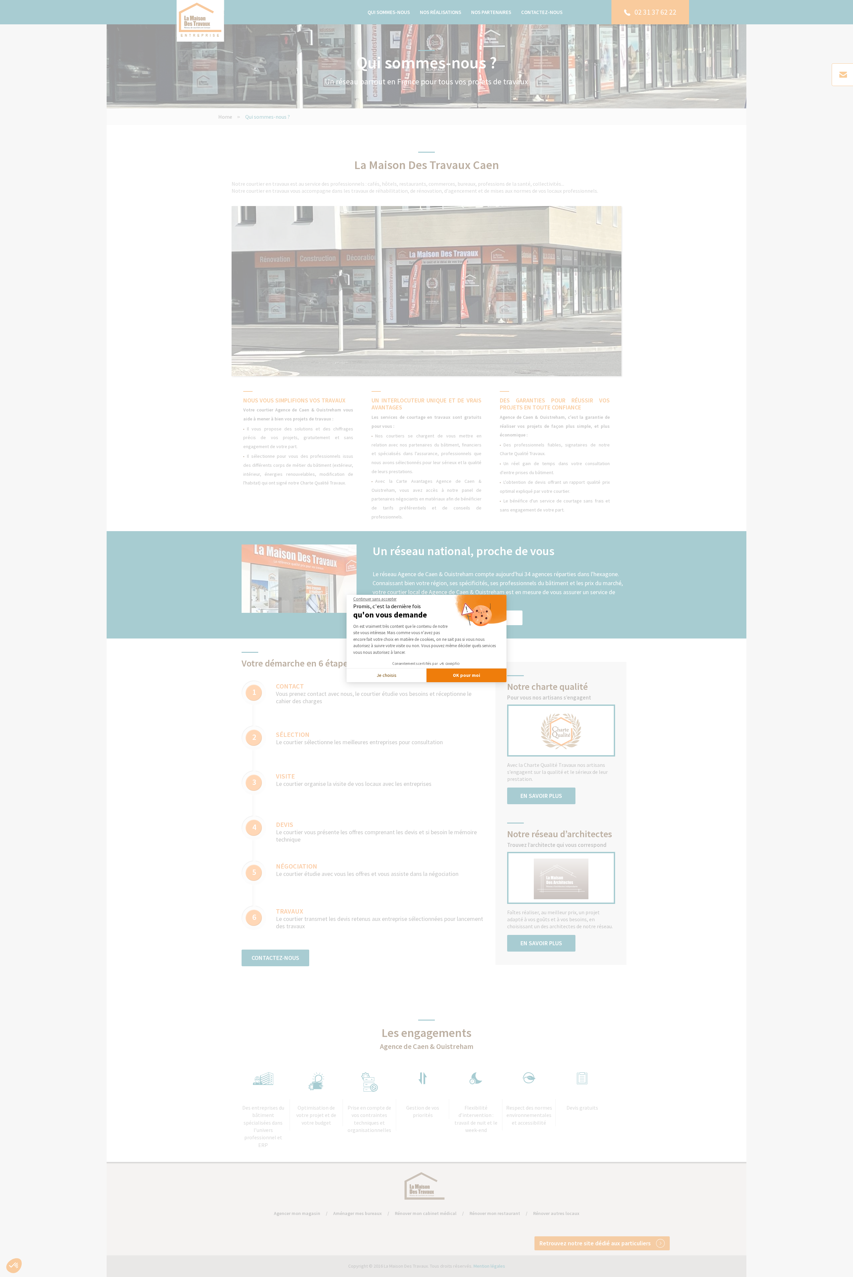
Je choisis (387, 675)
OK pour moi (466, 675)
